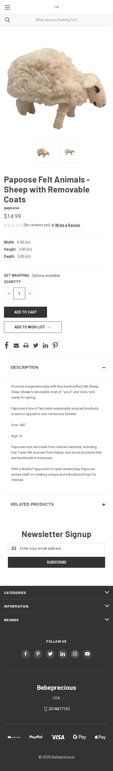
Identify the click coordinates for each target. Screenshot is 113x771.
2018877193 (59, 709)
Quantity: (13, 282)
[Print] (26, 345)
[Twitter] (35, 345)
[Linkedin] (45, 345)
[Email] (16, 345)
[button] (65, 225)
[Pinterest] (55, 345)
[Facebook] (6, 345)
